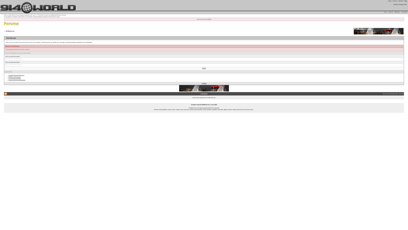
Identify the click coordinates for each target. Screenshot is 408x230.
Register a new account (14, 77)
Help (385, 12)
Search (391, 12)
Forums (395, 1)
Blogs (405, 1)
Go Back (204, 83)
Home (389, 1)
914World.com (10, 31)
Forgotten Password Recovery (16, 75)
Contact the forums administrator (16, 80)
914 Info (401, 1)
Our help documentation (14, 78)
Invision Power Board (197, 97)
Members (397, 12)
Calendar (404, 12)
